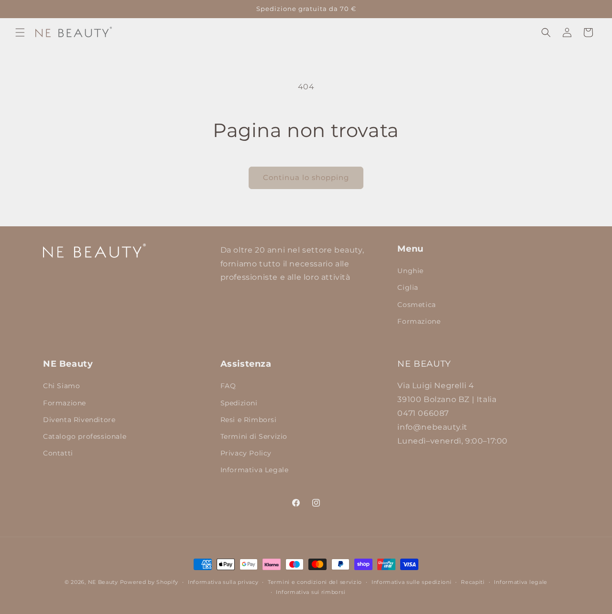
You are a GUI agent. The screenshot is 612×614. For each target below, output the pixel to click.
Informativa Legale (254, 470)
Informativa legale (520, 582)
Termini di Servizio (253, 436)
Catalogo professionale (84, 436)
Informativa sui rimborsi (310, 592)
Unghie (410, 270)
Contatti (58, 453)
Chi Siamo (61, 385)
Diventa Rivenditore (79, 419)
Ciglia (407, 287)
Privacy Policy (246, 453)
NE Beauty (103, 582)
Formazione (418, 321)
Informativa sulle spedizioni (412, 582)
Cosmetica (416, 304)
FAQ (228, 385)
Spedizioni (239, 403)
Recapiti (473, 582)
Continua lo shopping (306, 177)
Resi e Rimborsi (248, 419)
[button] (20, 32)
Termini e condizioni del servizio (315, 582)
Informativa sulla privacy (223, 582)
